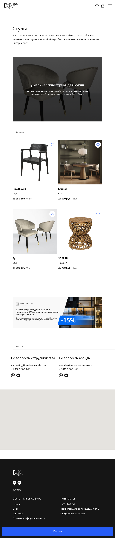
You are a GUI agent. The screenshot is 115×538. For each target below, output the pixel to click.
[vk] (19, 483)
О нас (15, 508)
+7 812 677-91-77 (68, 369)
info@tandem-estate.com (72, 513)
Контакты (18, 513)
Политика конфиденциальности (29, 518)
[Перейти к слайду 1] (56, 323)
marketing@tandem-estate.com (28, 365)
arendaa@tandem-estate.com (75, 365)
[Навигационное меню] (110, 6)
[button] (97, 6)
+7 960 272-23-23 (20, 369)
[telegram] (14, 483)
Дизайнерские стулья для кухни (57, 85)
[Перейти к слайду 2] (58, 323)
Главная (17, 504)
